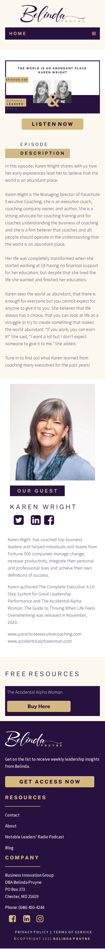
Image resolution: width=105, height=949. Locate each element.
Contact (12, 815)
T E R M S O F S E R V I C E (73, 932)
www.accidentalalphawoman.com (40, 641)
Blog (9, 848)
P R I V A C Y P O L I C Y (31, 932)
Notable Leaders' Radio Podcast (34, 837)
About (11, 826)
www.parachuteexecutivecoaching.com (44, 634)
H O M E (17, 33)
